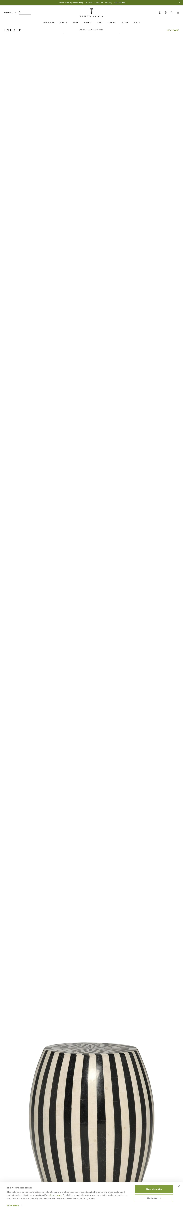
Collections (48, 23)
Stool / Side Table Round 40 (91, 30)
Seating (63, 23)
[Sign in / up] (159, 13)
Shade (99, 23)
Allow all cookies (154, 1189)
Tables (75, 23)
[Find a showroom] (165, 12)
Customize (152, 1198)
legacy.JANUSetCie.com (116, 3)
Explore (124, 23)
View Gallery (173, 30)
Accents (88, 23)
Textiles (111, 23)
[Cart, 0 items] (178, 12)
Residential (8, 12)
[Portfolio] (171, 13)
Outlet (137, 23)
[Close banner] (179, 1186)
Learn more (56, 1195)
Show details (13, 1206)
